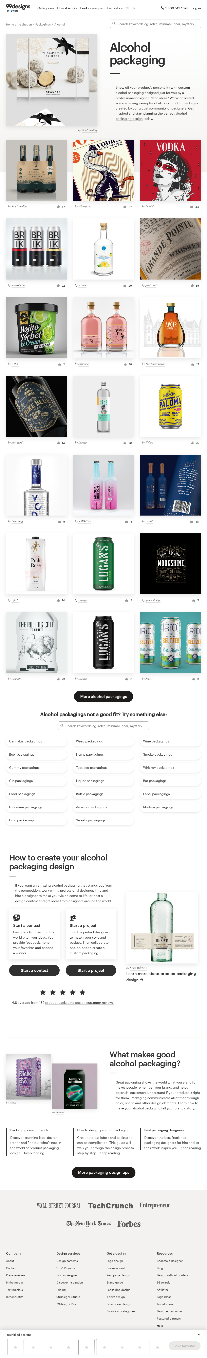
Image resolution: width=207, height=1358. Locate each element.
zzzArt (13, 1103)
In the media (14, 1282)
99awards (163, 1282)
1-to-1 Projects (65, 1268)
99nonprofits (14, 1296)
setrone (82, 285)
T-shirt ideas (165, 1304)
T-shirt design (116, 1296)
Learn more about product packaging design (161, 976)
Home (10, 24)
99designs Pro (66, 1304)
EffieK (15, 600)
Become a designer (170, 1260)
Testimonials (14, 1289)
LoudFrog (17, 521)
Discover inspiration (69, 1282)
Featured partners (169, 1318)
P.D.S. (15, 364)
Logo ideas (164, 1296)
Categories (45, 8)
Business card (116, 1268)
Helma (149, 442)
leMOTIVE (84, 521)
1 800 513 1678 (176, 8)
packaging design (129, 118)
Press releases (15, 1275)
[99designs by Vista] (18, 8)
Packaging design (118, 1289)
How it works (67, 8)
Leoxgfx (82, 442)
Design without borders (172, 1275)
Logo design (115, 1260)
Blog (160, 1268)
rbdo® (149, 521)
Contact (11, 1268)
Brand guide (115, 1282)
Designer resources (170, 1311)
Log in (196, 8)
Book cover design (119, 1304)
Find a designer (92, 8)
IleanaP (16, 679)
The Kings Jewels (155, 364)
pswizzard (151, 285)
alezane (60, 1112)
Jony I (149, 679)
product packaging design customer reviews (79, 1002)
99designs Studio (68, 1296)
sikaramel (83, 364)
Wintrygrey (84, 206)
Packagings (43, 24)
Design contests (67, 1260)
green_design (153, 600)
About (10, 1260)
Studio (131, 8)
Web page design (118, 1275)
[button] (199, 1334)
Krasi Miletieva (138, 968)
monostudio (18, 285)
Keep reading (34, 1153)
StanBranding (89, 130)
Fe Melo (150, 206)
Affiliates (163, 1289)
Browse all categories (121, 1311)
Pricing (61, 1289)
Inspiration (115, 8)
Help (160, 1325)
